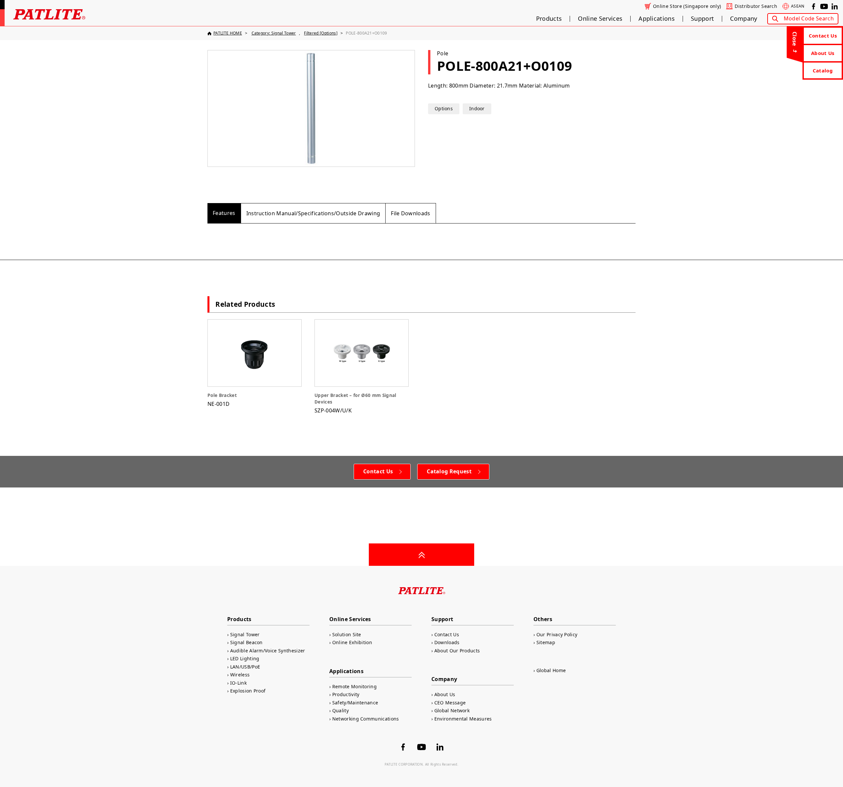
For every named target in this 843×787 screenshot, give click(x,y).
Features (224, 213)
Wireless (240, 674)
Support (702, 18)
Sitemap (545, 642)
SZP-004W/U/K (355, 403)
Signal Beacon (246, 642)
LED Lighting (244, 658)
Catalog (823, 70)
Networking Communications (365, 719)
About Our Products (457, 650)
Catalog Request (449, 471)
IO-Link (238, 683)
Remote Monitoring (354, 686)
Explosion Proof (247, 691)
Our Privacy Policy (556, 634)
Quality (340, 710)
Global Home (551, 670)
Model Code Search (809, 18)
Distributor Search (756, 6)
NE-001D (222, 399)
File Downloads (410, 213)
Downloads (447, 642)
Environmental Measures (463, 719)
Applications (657, 18)
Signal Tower (244, 634)
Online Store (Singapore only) (687, 6)
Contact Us (823, 35)
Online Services (600, 18)
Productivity (345, 694)
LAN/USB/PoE (245, 667)
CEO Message (450, 702)
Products (549, 18)
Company (743, 18)
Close (794, 39)
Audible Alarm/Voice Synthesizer (267, 650)
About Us (822, 53)
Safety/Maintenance (355, 702)
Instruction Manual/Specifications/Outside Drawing (313, 213)
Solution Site (346, 634)
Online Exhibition (352, 642)
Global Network (452, 710)
